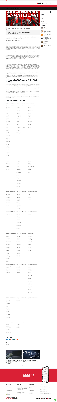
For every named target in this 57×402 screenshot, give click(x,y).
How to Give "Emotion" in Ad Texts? (47, 27)
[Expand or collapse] (38, 31)
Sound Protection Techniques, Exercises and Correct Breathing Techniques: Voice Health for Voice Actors (47, 31)
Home (6, 5)
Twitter (7, 339)
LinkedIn (9, 339)
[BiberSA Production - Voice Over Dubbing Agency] (12, 3)
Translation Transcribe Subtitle (33, 386)
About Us (8, 386)
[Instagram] (49, 3)
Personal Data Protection (9, 390)
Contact (32, 5)
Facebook (6, 339)
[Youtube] (48, 3)
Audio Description (32, 390)
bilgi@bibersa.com (45, 391)
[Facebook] (45, 3)
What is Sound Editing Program (47, 45)
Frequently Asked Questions (10, 389)
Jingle (14, 5)
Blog (42, 15)
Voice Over (19, 5)
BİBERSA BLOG (19, 384)
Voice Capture (31, 393)
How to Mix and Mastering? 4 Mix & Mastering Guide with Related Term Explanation (32, 361)
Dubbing (16, 5)
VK (12, 339)
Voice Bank (23, 5)
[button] (22, 365)
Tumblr (15, 339)
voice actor (11, 38)
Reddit (17, 339)
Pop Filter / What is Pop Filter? (47, 34)
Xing (14, 339)
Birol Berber (7, 344)
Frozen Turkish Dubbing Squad (21, 392)
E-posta (10, 339)
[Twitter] (46, 3)
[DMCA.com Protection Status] (8, 394)
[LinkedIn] (50, 3)
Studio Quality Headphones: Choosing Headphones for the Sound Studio (47, 38)
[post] (42, 28)
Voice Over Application (9, 387)
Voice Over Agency (10, 5)
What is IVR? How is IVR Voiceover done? (13, 360)
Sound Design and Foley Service (33, 389)
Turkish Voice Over (32, 387)
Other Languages (28, 5)
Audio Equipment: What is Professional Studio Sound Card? (47, 42)
